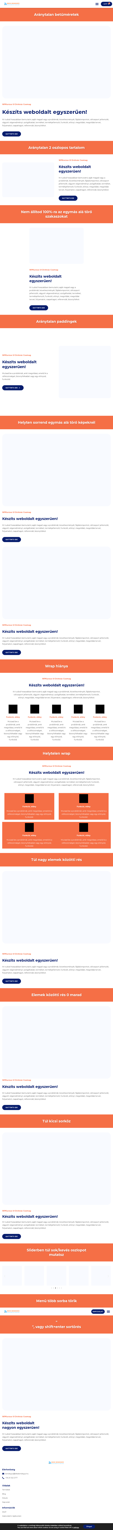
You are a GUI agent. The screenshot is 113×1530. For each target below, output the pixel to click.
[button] (97, 3)
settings (76, 1528)
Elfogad (89, 1526)
